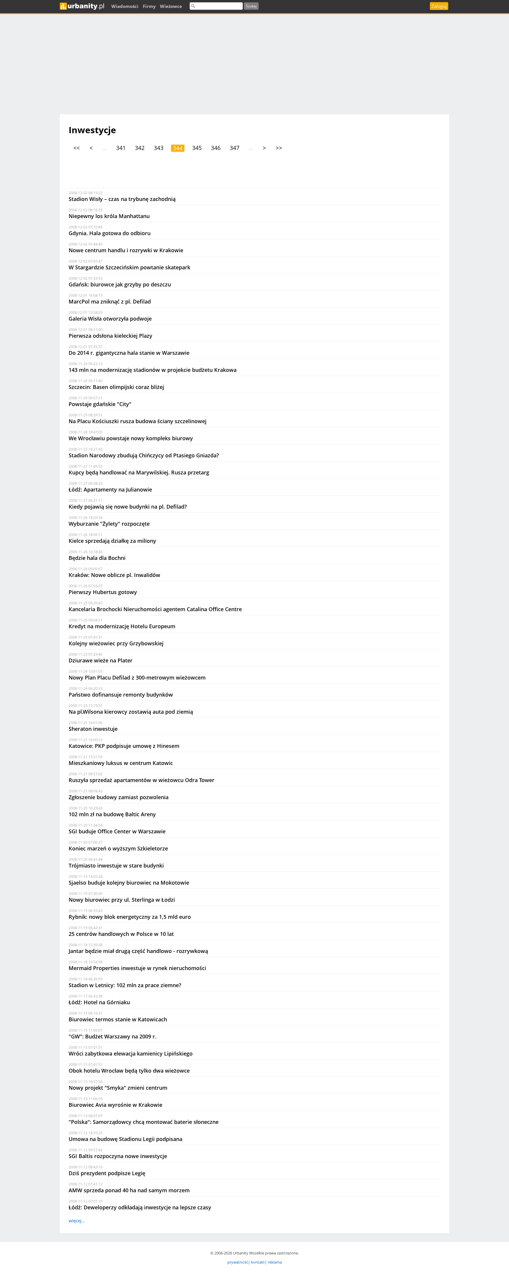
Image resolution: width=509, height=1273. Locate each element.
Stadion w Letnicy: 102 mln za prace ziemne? (125, 985)
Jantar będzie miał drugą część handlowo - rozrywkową (138, 950)
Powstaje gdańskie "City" (100, 404)
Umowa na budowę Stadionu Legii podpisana (125, 1138)
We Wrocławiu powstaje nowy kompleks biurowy (131, 438)
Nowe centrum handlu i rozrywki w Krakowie (126, 250)
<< (76, 148)
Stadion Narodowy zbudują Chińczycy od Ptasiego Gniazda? (144, 455)
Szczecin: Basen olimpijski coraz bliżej (116, 386)
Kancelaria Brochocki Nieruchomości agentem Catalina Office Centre (155, 609)
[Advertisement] (254, 61)
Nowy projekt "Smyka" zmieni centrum (118, 1087)
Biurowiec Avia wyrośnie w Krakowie (115, 1104)
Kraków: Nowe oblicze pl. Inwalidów (114, 574)
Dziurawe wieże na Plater (101, 660)
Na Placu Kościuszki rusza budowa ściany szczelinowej (137, 421)
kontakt (258, 1262)
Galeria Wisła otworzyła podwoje (110, 318)
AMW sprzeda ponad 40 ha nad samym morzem (129, 1190)
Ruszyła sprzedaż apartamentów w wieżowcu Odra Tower (141, 780)
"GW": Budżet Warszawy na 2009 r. (112, 1036)
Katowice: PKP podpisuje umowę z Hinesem (124, 745)
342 (140, 148)
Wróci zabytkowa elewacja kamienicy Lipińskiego (131, 1053)
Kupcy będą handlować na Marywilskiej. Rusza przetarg (139, 472)
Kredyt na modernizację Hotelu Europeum (122, 626)
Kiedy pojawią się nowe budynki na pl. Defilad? (128, 506)
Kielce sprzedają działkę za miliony (112, 540)
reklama (275, 1262)
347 (234, 148)
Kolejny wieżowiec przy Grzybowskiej (116, 643)
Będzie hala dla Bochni (97, 557)
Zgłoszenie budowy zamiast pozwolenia (118, 797)
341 (121, 148)
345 (197, 148)
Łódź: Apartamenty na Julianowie (110, 489)
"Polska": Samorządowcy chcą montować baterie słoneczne (144, 1121)
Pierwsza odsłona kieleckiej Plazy (110, 335)
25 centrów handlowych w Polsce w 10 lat (121, 933)
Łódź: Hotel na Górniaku (99, 1002)
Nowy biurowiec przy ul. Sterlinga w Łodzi (122, 899)
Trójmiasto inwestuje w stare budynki (116, 865)
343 (158, 148)
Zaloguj (439, 6)
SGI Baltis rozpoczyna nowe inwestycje (118, 1156)
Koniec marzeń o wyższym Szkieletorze (118, 848)
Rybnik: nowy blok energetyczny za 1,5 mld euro (130, 916)
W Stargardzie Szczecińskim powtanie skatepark (129, 267)
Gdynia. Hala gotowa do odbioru (110, 233)
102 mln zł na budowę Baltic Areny (112, 814)
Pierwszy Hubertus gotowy (103, 592)
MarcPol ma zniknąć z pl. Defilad (110, 301)
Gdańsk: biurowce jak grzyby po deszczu (120, 284)
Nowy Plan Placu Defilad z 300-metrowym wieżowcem (137, 677)
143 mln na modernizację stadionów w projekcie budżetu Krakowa (153, 369)
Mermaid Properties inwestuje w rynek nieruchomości (137, 968)
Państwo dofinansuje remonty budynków (121, 694)
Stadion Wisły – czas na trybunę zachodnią (122, 198)
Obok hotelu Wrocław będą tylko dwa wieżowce (129, 1070)
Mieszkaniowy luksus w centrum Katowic (121, 762)
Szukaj (251, 6)
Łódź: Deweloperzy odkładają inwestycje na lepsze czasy (140, 1207)
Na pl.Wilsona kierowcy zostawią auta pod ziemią (131, 711)
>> (279, 148)
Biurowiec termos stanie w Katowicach (118, 1019)
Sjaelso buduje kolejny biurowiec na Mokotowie (129, 882)
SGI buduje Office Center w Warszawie (117, 831)
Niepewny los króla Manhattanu (109, 216)
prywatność (237, 1262)
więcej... (77, 1220)
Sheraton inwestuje (93, 728)
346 (216, 148)
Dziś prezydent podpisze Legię (107, 1173)
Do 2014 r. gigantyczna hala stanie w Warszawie (129, 352)
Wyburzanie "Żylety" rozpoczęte (109, 523)
